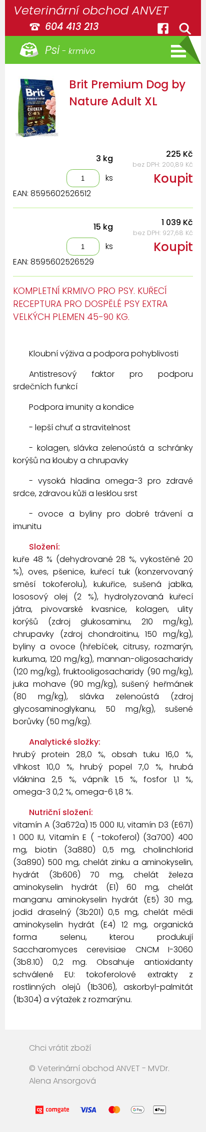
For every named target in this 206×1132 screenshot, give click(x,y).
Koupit (173, 178)
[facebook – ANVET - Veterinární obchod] (163, 28)
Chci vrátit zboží (60, 1048)
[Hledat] (185, 28)
